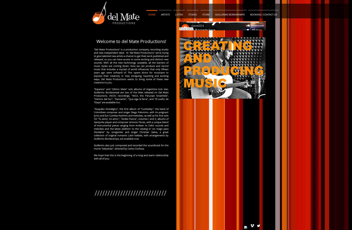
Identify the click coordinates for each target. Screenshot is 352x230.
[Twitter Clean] (258, 226)
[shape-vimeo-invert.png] (252, 226)
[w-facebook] (246, 228)
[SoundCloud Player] (222, 25)
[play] (258, 95)
